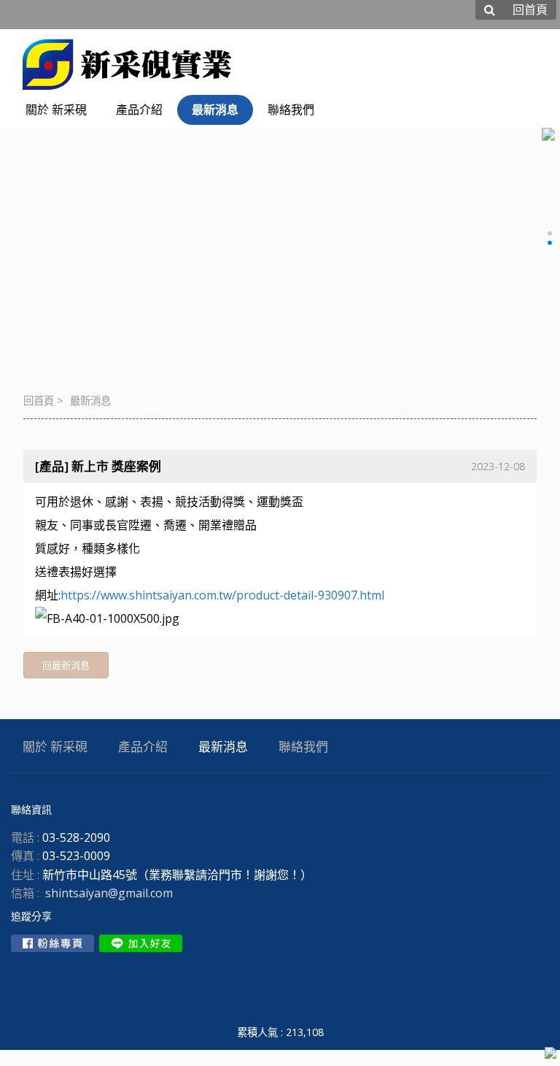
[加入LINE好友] (140, 943)
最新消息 (90, 400)
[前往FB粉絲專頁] (52, 943)
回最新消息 (66, 665)
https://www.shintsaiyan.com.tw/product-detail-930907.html (222, 595)
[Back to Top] (550, 1054)
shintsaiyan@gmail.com (109, 893)
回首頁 (38, 400)
